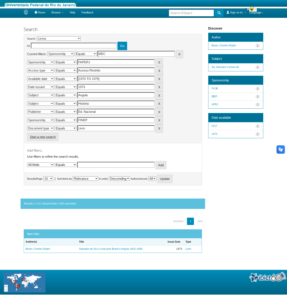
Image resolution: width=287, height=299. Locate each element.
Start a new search (43, 137)
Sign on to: (236, 12)
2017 (214, 126)
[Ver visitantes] (24, 281)
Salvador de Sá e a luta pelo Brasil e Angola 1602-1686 (110, 248)
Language (255, 12)
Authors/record (139, 178)
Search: (31, 38)
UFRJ (215, 104)
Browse (56, 12)
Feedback (87, 12)
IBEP (214, 96)
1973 (214, 134)
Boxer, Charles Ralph (38, 248)
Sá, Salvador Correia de (225, 67)
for (28, 45)
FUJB (215, 88)
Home (41, 12)
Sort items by (64, 178)
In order (103, 178)
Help (72, 12)
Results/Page (34, 178)
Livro (188, 248)
